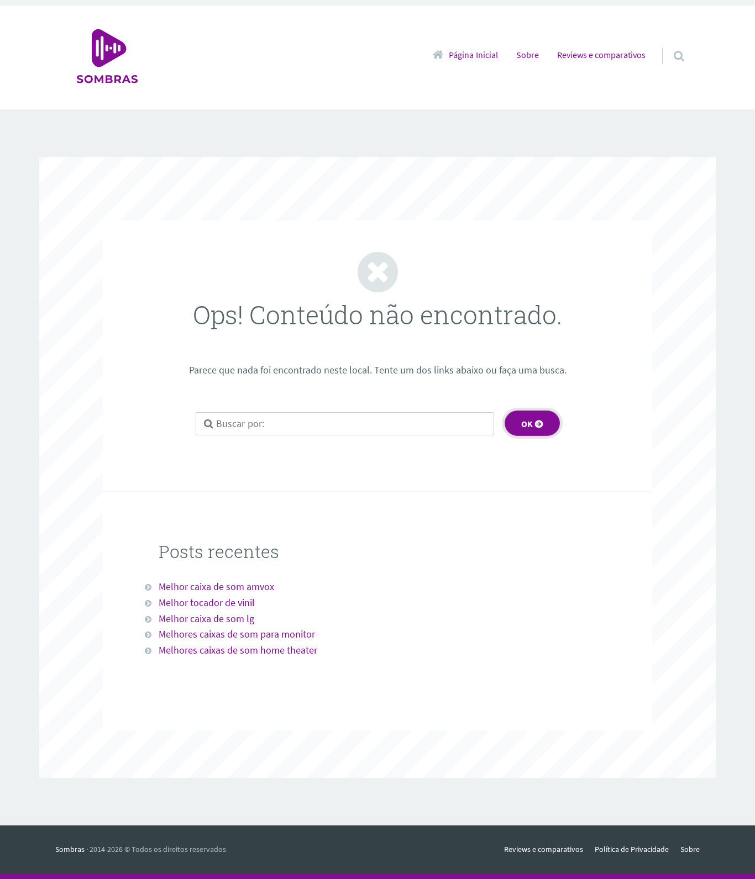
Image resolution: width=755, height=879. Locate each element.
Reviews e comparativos (601, 54)
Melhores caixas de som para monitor (237, 634)
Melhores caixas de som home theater (238, 650)
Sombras (70, 849)
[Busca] (668, 44)
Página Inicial (473, 54)
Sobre (527, 54)
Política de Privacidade (632, 849)
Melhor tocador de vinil (207, 602)
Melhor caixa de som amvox (216, 586)
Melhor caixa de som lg (206, 618)
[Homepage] (107, 57)
